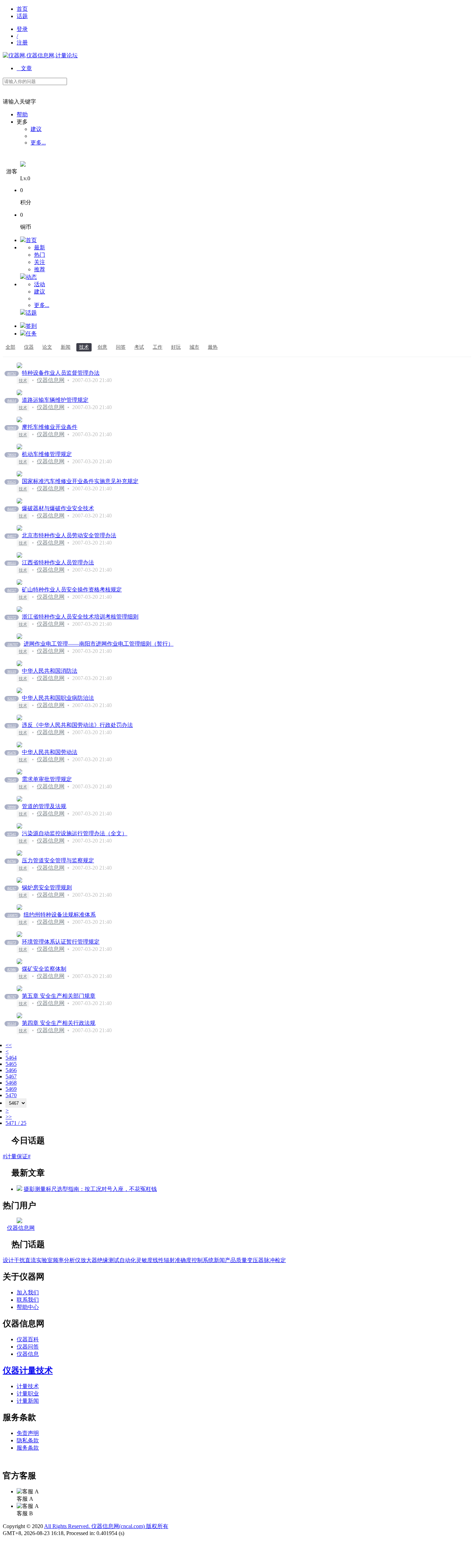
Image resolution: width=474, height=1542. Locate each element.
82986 (11, 969)
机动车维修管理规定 (47, 454)
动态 (31, 277)
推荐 (39, 269)
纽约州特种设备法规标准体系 (60, 915)
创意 (102, 347)
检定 (280, 1260)
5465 (11, 1064)
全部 (10, 347)
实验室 (44, 1260)
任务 (31, 334)
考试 (139, 347)
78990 (11, 807)
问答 (121, 347)
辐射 (169, 1260)
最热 (213, 347)
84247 (11, 888)
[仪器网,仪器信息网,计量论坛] (40, 55)
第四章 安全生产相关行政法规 (58, 1023)
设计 (8, 1260)
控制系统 (203, 1260)
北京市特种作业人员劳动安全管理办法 (69, 535)
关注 (39, 262)
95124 (11, 1024)
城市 (194, 347)
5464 (11, 1058)
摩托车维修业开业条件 (49, 427)
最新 (39, 247)
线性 (158, 1260)
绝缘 (102, 1260)
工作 (157, 347)
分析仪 (72, 1260)
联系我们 (28, 1300)
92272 (11, 617)
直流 (30, 1260)
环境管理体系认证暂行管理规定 (61, 942)
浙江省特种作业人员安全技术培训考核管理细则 (80, 617)
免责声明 (28, 1433)
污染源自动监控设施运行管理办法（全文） (74, 833)
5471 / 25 (16, 1123)
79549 (11, 780)
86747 (11, 996)
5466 (11, 1070)
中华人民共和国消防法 (49, 671)
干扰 (19, 1260)
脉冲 (269, 1260)
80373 (11, 942)
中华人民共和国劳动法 (49, 752)
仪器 (29, 347)
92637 (11, 698)
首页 (22, 9)
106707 (12, 644)
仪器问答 (28, 1347)
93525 (11, 482)
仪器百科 (28, 1339)
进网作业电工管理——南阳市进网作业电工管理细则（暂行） (98, 644)
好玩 (176, 347)
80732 (11, 373)
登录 (22, 29)
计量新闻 (28, 1401)
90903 (11, 428)
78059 (11, 455)
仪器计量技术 (28, 1370)
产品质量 (236, 1260)
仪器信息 (28, 1354)
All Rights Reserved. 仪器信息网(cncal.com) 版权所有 (106, 1526)
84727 (11, 590)
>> (9, 1117)
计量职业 (28, 1393)
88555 (11, 563)
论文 (47, 347)
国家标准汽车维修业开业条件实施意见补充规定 (80, 481)
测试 (113, 1260)
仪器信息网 (51, 380)
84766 (11, 861)
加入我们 (28, 1292)
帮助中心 (28, 1307)
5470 (11, 1095)
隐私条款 (28, 1440)
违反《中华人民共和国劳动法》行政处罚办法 (77, 725)
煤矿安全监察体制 (44, 969)
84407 (11, 509)
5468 (11, 1083)
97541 (11, 834)
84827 (11, 536)
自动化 (127, 1260)
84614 (11, 401)
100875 (12, 915)
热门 (39, 255)
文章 (24, 68)
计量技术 (28, 1386)
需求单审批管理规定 (47, 779)
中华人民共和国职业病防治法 (58, 698)
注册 (22, 42)
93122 (11, 726)
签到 (31, 326)
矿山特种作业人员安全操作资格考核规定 (72, 589)
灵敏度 (144, 1260)
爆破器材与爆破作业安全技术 (58, 508)
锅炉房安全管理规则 (47, 887)
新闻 (65, 347)
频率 (58, 1260)
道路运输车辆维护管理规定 (55, 400)
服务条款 (28, 1448)
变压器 (255, 1260)
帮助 (22, 114)
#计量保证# (17, 1156)
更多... (38, 143)
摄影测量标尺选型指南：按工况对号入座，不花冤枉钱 (90, 1189)
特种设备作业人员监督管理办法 (61, 373)
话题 (22, 16)
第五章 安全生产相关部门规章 (58, 996)
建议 (36, 129)
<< (9, 1045)
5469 (11, 1089)
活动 (39, 284)
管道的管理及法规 (44, 806)
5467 (11, 1076)
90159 (11, 671)
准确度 (183, 1260)
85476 (11, 753)
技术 (84, 347)
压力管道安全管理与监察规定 (58, 860)
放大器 (89, 1260)
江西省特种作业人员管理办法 (58, 562)
